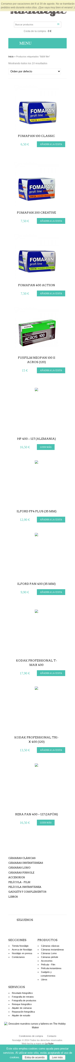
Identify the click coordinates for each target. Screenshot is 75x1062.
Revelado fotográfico (22, 993)
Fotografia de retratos (23, 996)
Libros (13, 896)
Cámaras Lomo (19, 867)
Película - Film (19, 882)
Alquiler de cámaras (22, 1008)
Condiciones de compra (31, 1036)
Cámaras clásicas (21, 858)
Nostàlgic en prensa (22, 953)
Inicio (11, 56)
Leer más (57, 1057)
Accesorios (16, 877)
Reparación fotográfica (23, 1011)
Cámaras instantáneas (25, 862)
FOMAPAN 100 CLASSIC (36, 136)
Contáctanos (18, 957)
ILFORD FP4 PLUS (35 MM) (36, 511)
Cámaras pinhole (21, 872)
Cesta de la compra (35, 31)
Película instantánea (24, 886)
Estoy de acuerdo (35, 1057)
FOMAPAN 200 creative (36, 212)
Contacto (51, 1036)
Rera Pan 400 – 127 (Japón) (36, 814)
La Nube (49, 1043)
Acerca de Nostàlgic (22, 949)
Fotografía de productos (24, 1000)
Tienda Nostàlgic (20, 946)
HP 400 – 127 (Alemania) (36, 438)
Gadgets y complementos (27, 891)
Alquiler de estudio (21, 1015)
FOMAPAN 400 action (36, 285)
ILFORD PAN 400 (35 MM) (36, 583)
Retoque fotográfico (22, 1004)
